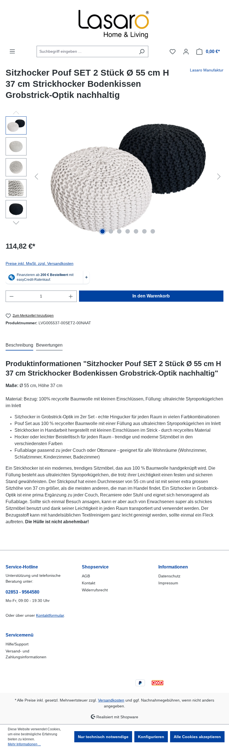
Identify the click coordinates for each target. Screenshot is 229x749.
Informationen (173, 567)
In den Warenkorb (151, 296)
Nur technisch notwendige (103, 736)
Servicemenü (20, 635)
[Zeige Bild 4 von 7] (127, 231)
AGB (86, 576)
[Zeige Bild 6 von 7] (144, 231)
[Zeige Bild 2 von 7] (111, 231)
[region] (114, 176)
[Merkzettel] (172, 51)
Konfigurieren (151, 736)
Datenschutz (169, 576)
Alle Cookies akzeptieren (197, 736)
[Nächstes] (219, 176)
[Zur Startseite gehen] (114, 23)
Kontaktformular (50, 615)
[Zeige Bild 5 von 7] (136, 231)
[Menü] (12, 51)
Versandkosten (111, 700)
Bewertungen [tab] (49, 345)
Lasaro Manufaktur (206, 70)
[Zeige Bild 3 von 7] (119, 231)
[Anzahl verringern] (11, 296)
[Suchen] (141, 51)
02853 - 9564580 (22, 592)
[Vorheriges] (36, 176)
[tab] (19, 345)
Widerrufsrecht (95, 590)
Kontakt (88, 583)
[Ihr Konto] (186, 51)
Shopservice (95, 567)
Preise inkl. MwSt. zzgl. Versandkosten (39, 263)
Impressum (168, 583)
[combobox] (86, 51)
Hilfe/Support (17, 644)
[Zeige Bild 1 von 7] (102, 231)
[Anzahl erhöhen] (71, 296)
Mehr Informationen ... (24, 744)
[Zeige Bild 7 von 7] (153, 231)
